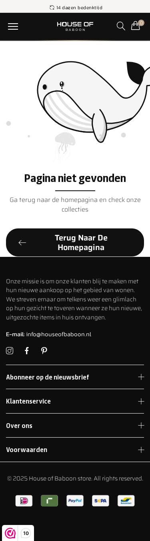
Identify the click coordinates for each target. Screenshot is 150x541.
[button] (13, 26)
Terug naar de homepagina (81, 242)
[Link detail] (9, 351)
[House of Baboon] (75, 26)
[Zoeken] (121, 26)
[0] (135, 25)
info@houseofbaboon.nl (48, 334)
